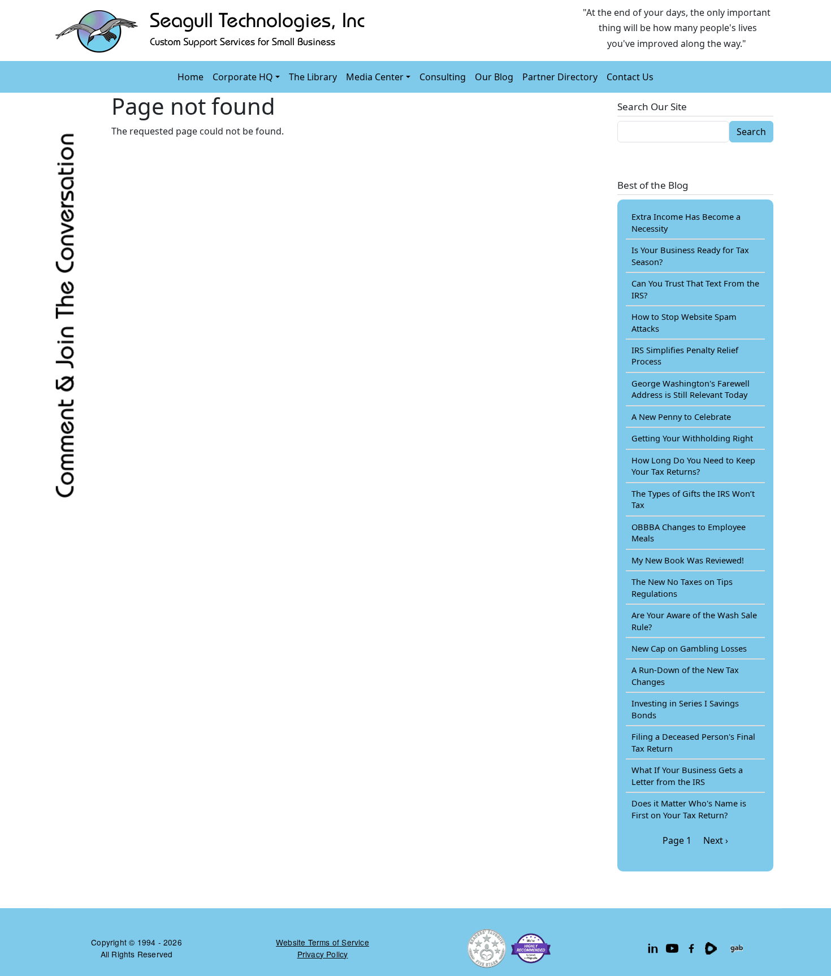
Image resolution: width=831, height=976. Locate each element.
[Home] (212, 31)
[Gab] (736, 948)
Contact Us (630, 77)
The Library (313, 77)
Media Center (375, 77)
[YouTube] (672, 948)
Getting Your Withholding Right (692, 438)
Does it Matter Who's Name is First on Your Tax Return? (688, 808)
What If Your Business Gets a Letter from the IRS (687, 775)
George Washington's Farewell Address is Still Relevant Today (690, 389)
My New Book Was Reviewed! (687, 560)
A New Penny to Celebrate (681, 416)
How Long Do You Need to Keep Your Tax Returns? (693, 465)
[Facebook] (691, 948)
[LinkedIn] (653, 948)
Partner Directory (560, 77)
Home (191, 77)
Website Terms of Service (322, 942)
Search (751, 131)
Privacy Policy (322, 954)
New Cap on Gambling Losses (689, 648)
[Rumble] (710, 948)
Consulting (442, 77)
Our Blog (494, 77)
